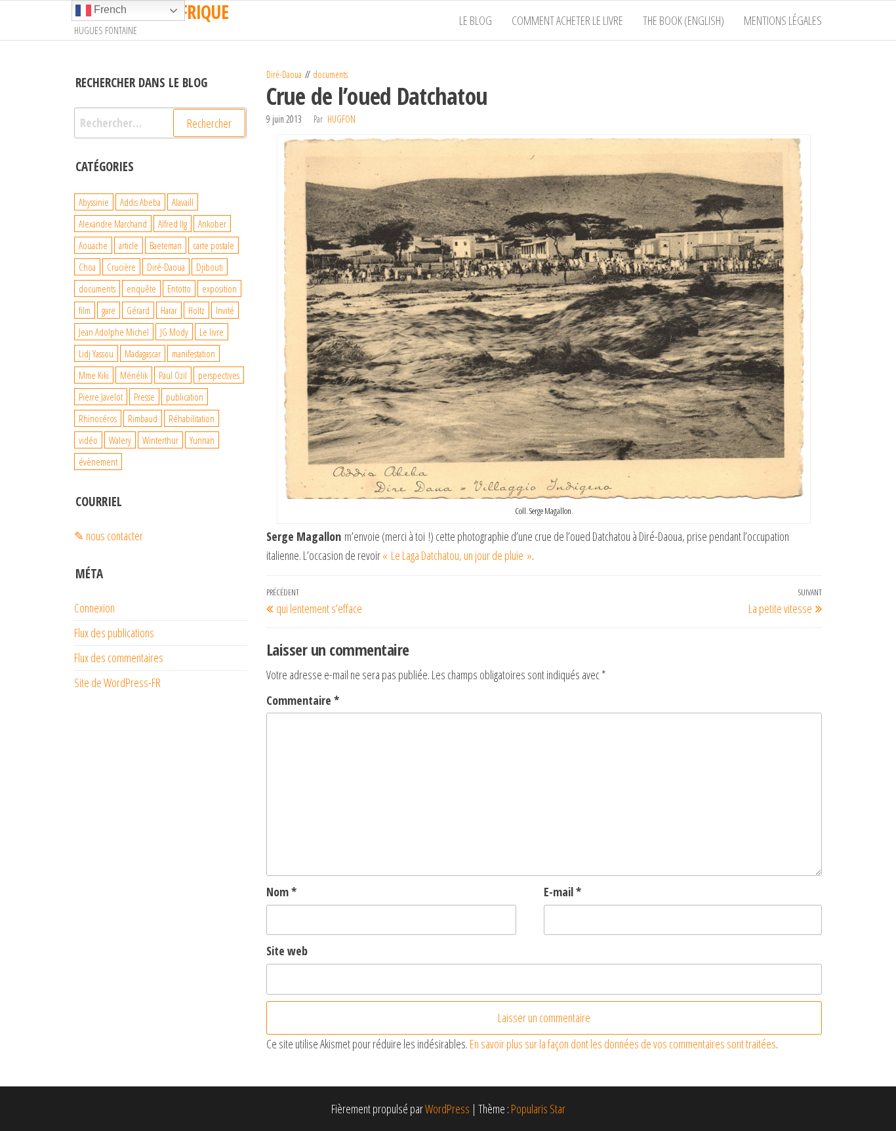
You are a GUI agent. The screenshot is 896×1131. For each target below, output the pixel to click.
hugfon (341, 119)
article (128, 245)
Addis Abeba (140, 201)
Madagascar (143, 353)
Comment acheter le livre (567, 20)
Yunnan (202, 439)
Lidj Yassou (96, 353)
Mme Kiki (94, 375)
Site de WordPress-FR (117, 682)
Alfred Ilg (172, 223)
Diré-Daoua (284, 74)
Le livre (211, 331)
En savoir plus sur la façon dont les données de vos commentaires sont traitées (623, 1044)
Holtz (196, 310)
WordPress (447, 1109)
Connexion (94, 608)
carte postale (213, 245)
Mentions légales (783, 20)
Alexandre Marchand (113, 223)
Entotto (179, 288)
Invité (225, 310)
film (85, 310)
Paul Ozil (173, 375)
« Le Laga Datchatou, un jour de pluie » (457, 555)
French (109, 9)
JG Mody (174, 331)
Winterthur (160, 439)
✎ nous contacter (108, 536)
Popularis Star (538, 1109)
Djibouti (209, 266)
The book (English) (683, 20)
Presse (144, 396)
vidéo (88, 439)
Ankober (212, 223)
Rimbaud (142, 418)
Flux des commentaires (118, 657)
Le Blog (475, 20)
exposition (219, 288)
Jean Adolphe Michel (114, 331)
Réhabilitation (191, 418)
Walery (120, 439)
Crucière (121, 266)
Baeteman (166, 245)
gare (108, 310)
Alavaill (182, 201)
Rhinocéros (98, 418)
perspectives (218, 375)
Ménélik (134, 375)
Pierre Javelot (101, 396)
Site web (287, 951)
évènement (98, 461)
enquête (141, 288)
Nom (281, 892)
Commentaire (302, 700)
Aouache (93, 245)
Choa (87, 266)
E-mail (562, 892)
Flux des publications (114, 633)
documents (330, 74)
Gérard (138, 310)
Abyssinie (94, 201)
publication (184, 396)
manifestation (193, 353)
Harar (169, 310)
